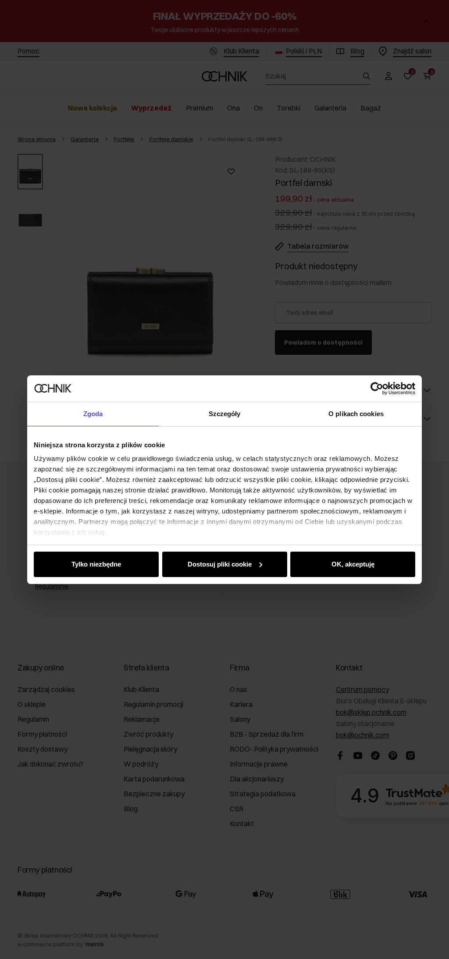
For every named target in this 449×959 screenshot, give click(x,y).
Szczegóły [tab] (225, 413)
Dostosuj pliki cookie (220, 564)
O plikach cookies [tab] (356, 413)
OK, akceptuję (352, 564)
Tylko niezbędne (96, 564)
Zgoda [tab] (93, 413)
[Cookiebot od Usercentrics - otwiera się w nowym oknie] (377, 388)
